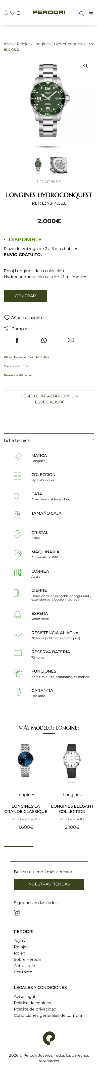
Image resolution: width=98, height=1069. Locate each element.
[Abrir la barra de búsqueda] (80, 14)
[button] (85, 66)
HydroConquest (68, 43)
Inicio (9, 43)
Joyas (19, 940)
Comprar (25, 295)
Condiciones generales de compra (48, 1015)
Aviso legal (24, 996)
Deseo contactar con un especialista (49, 399)
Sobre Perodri (27, 959)
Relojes (23, 43)
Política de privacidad (35, 1009)
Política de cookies (32, 1002)
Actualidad (24, 965)
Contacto (23, 972)
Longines (42, 43)
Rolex (19, 953)
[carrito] (18, 13)
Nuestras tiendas (49, 884)
